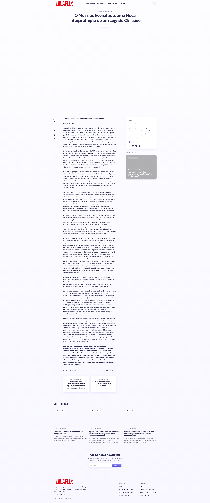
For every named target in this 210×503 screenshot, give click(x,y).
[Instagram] (61, 494)
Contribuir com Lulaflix (126, 489)
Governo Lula (104, 26)
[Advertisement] (105, 41)
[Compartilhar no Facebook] (54, 131)
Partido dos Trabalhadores (148, 489)
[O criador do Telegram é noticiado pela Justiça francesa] (103, 384)
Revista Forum (144, 495)
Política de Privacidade (126, 492)
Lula (141, 486)
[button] (147, 3)
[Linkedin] (64, 494)
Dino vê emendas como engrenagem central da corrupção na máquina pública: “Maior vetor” (140, 173)
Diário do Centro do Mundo (148, 492)
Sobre (121, 486)
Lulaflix (136, 124)
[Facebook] (54, 494)
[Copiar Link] (54, 138)
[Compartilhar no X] (54, 127)
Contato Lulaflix (124, 495)
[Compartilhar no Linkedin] (54, 135)
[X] (57, 494)
